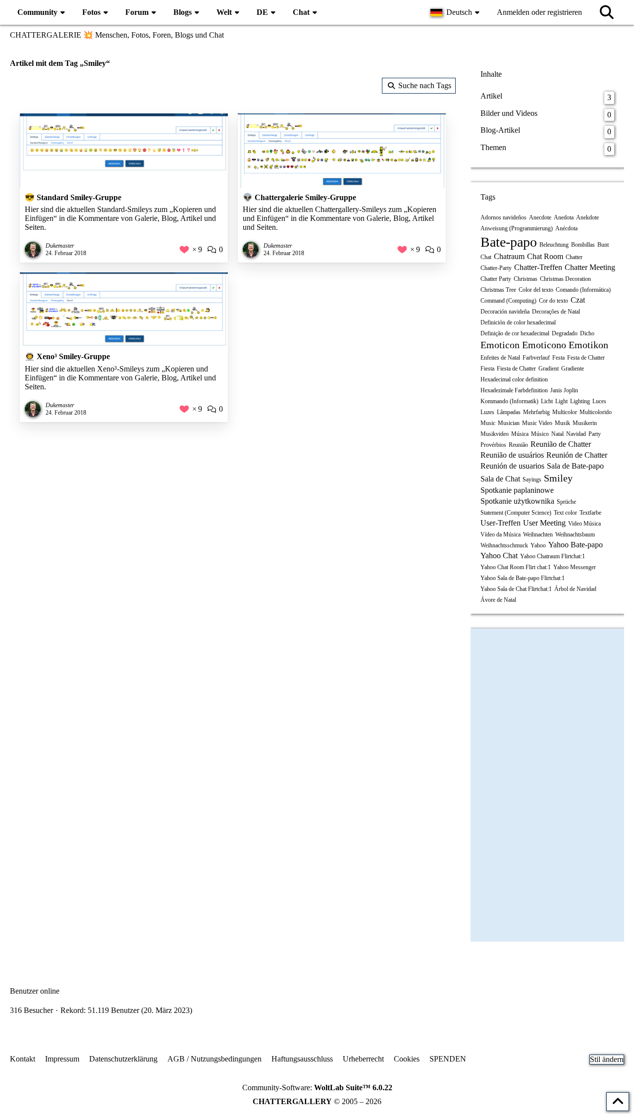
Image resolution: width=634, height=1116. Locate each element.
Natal (557, 433)
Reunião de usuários (512, 455)
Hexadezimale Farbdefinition (514, 390)
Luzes (487, 412)
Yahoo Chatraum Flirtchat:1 (552, 556)
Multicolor (564, 412)
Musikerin (585, 423)
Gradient (548, 368)
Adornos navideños (503, 217)
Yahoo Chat (499, 555)
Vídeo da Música (500, 534)
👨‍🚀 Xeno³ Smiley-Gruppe (67, 356)
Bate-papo (508, 242)
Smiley (558, 478)
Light (561, 401)
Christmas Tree (498, 289)
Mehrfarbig (536, 412)
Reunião (518, 444)
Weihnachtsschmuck (504, 545)
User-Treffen (500, 523)
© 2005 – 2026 (317, 1101)
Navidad (576, 433)
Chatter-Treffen (538, 267)
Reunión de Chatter (576, 455)
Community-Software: (317, 1087)
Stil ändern (607, 1059)
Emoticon (500, 344)
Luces (599, 401)
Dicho (587, 333)
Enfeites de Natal (500, 357)
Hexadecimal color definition (514, 379)
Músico (540, 433)
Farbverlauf (536, 357)
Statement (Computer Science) (515, 512)
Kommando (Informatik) (509, 401)
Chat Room (545, 256)
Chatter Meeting (590, 267)
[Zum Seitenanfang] (617, 1101)
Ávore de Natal (498, 599)
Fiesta (487, 368)
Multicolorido (596, 412)
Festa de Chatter (586, 357)
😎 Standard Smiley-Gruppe (73, 197)
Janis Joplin (564, 390)
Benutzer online (34, 991)
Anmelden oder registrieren (539, 12)
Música (519, 433)
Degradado (565, 333)
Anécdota (566, 228)
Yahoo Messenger (574, 567)
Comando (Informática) (583, 289)
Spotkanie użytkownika (517, 501)
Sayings (532, 479)
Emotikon (588, 344)
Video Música (584, 523)
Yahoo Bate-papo (575, 544)
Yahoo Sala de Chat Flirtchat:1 (516, 588)
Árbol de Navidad (575, 588)
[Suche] (606, 12)
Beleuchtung (554, 244)
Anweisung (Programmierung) (516, 228)
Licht (547, 401)
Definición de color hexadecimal (518, 322)
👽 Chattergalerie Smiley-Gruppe (299, 197)
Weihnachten (538, 534)
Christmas (525, 278)
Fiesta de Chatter (516, 368)
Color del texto (536, 289)
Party (594, 433)
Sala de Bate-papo (575, 466)
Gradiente (572, 368)
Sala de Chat (500, 479)
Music (487, 423)
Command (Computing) (508, 300)
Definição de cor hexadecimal (514, 333)
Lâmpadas (509, 412)
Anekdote (587, 217)
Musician (509, 423)
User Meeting (544, 523)
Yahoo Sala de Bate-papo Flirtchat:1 (522, 578)
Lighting (580, 401)
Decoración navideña (504, 311)
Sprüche (566, 501)
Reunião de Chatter (560, 444)
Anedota (564, 217)
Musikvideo (494, 433)
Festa (558, 357)
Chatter (574, 257)
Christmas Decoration (565, 278)
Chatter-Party (496, 268)
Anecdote (540, 217)
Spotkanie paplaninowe (517, 490)
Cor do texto (553, 300)
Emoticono (544, 344)
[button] (456, 12)
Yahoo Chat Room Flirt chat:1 (515, 567)
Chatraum (509, 256)
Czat (578, 300)
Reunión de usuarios (512, 466)
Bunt (603, 244)
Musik (562, 423)
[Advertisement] (233, 511)
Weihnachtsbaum (575, 534)
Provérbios (493, 444)
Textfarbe (590, 512)
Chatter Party (495, 278)
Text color (565, 512)
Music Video (537, 423)
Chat (485, 257)
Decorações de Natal (556, 311)
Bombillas (583, 244)
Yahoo (538, 545)
